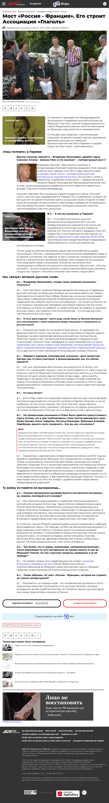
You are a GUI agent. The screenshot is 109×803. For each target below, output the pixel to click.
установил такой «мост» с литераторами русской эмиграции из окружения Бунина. (66, 175)
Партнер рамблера (46, 792)
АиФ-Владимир (33, 101)
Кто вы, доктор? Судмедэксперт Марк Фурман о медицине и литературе (47, 682)
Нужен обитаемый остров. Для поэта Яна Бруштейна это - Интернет (45, 673)
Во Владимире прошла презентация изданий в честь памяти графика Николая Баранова (54, 663)
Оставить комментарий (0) (85, 603)
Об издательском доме (32, 731)
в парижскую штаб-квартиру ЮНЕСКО (79, 236)
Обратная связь (65, 731)
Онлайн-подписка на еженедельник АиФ (40, 734)
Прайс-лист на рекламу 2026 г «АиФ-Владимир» (43, 738)
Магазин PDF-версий (84, 731)
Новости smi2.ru (12, 721)
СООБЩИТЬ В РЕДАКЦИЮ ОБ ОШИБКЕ (88, 741)
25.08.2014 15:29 (9, 12)
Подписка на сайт (69, 734)
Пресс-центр (50, 731)
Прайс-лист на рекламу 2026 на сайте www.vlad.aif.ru (46, 741)
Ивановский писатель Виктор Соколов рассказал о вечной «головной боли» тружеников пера (57, 654)
